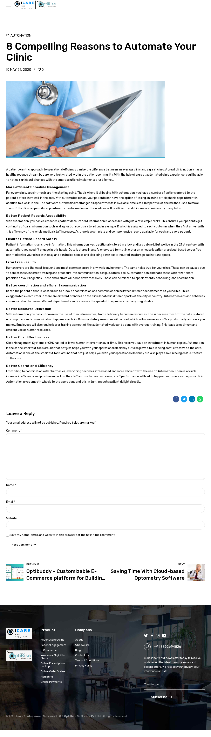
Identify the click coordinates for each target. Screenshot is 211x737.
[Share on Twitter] (184, 399)
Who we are (82, 645)
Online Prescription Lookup (53, 665)
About (79, 639)
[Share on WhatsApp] (200, 399)
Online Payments (51, 681)
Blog (78, 650)
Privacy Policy (83, 665)
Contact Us (82, 655)
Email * (10, 502)
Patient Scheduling (52, 639)
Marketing (47, 676)
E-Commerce (49, 650)
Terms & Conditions (87, 660)
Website (11, 518)
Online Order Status (53, 671)
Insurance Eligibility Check (53, 657)
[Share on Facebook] (176, 399)
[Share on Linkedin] (192, 399)
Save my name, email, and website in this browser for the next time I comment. (62, 535)
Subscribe (159, 697)
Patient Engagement (53, 645)
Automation (21, 35)
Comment (14, 430)
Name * (11, 485)
